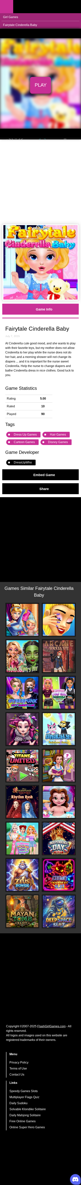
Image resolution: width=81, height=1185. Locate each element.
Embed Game (44, 475)
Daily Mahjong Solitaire (25, 1115)
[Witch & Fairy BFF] (22, 656)
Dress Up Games (25, 434)
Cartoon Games (24, 442)
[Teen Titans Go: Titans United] (22, 765)
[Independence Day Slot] (59, 838)
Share (44, 489)
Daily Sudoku (18, 1103)
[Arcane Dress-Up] (59, 656)
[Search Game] (75, 7)
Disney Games (58, 442)
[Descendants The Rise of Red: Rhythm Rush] (22, 802)
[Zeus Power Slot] (22, 875)
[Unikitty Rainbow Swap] (59, 729)
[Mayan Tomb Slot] (22, 911)
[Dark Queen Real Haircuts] (22, 729)
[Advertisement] (40, 181)
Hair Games (58, 434)
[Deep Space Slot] (59, 911)
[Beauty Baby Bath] (59, 802)
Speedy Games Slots (23, 1091)
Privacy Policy (18, 1062)
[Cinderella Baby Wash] (22, 620)
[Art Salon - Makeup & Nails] (59, 620)
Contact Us (16, 1074)
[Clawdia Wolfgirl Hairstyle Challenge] (59, 692)
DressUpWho (23, 462)
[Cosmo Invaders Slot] (59, 875)
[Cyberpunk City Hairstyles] (22, 692)
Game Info (44, 309)
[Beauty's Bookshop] (59, 765)
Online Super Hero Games (27, 1127)
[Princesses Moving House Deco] (22, 838)
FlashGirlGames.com (51, 1026)
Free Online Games (22, 1121)
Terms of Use (18, 1068)
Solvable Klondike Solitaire (27, 1109)
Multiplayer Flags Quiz (24, 1097)
